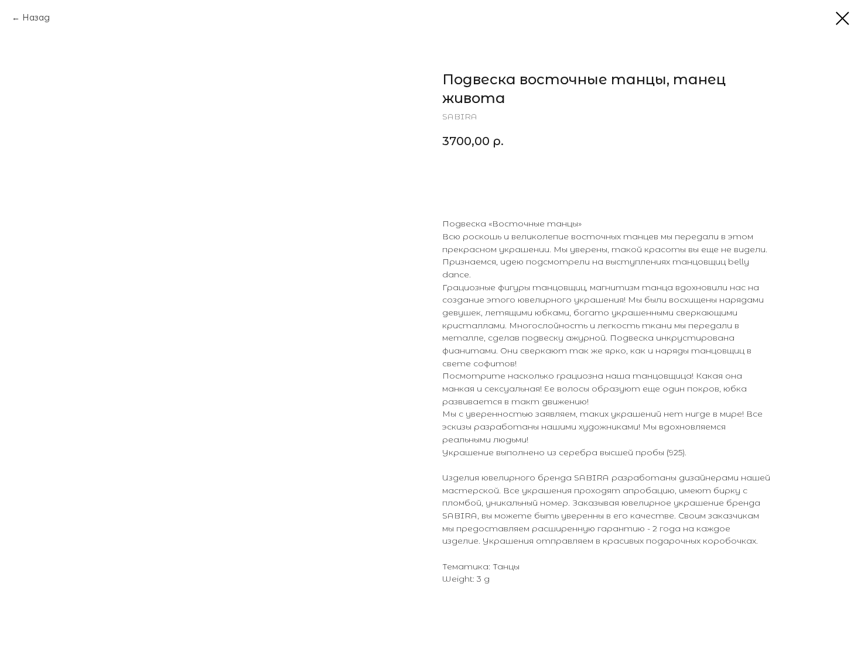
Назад (36, 17)
